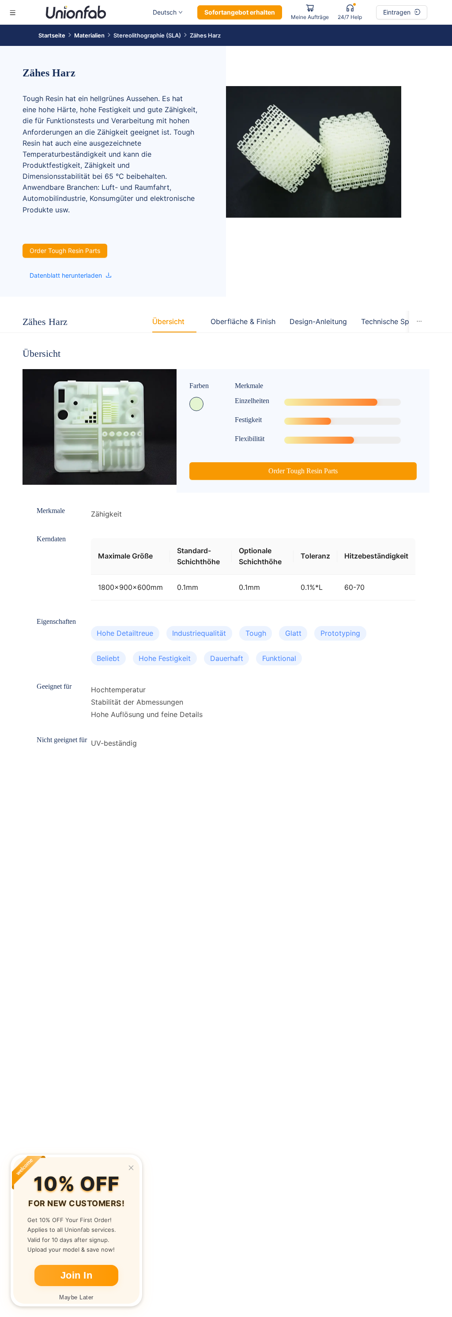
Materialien (89, 35)
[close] (131, 1167)
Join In (76, 1275)
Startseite (51, 35)
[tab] (168, 321)
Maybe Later (76, 1297)
